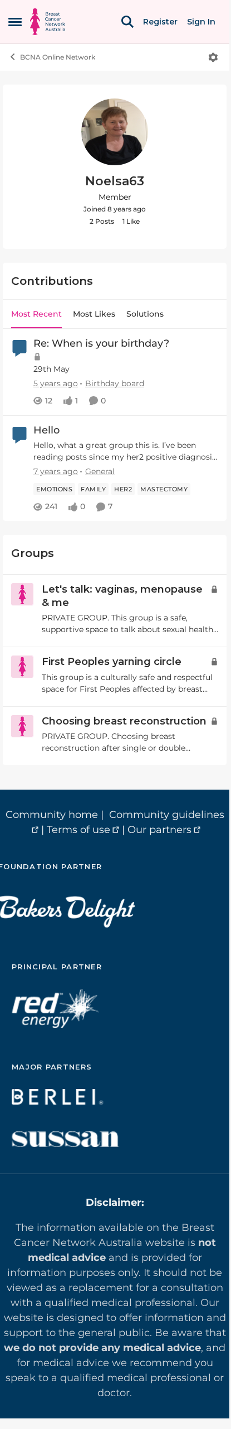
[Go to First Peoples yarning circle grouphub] (22, 667)
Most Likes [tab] (94, 314)
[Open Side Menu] (15, 21)
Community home (52, 815)
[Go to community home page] (47, 21)
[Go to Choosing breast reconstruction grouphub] (22, 726)
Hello (46, 430)
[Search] (127, 21)
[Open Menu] (213, 57)
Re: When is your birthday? (101, 343)
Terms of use (78, 830)
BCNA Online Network (57, 57)
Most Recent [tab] (36, 314)
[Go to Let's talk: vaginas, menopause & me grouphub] (22, 594)
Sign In (201, 22)
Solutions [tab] (145, 314)
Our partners (159, 830)
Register (160, 22)
